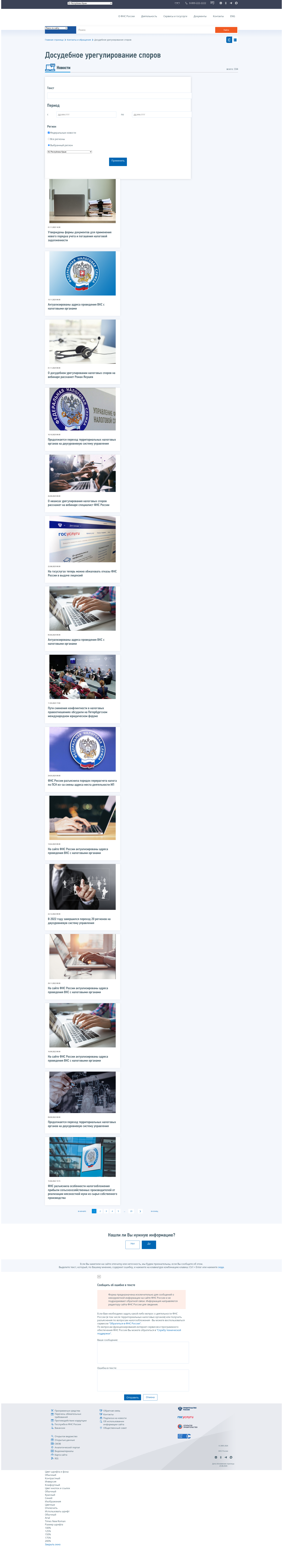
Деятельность (149, 16)
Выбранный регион (61, 145)
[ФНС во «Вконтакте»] (221, 3)
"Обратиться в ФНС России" (125, 1323)
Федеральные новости (63, 132)
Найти (226, 30)
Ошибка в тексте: (107, 1368)
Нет (133, 1243)
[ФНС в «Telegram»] (231, 3)
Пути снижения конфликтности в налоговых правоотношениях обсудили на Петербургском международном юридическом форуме (77, 712)
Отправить (132, 1397)
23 (131, 1211)
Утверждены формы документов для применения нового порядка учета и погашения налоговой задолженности (79, 236)
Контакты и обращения (79, 39)
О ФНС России (126, 16)
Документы (200, 16)
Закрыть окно (53, 1544)
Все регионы (57, 139)
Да (149, 1243)
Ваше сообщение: (107, 1340)
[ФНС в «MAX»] (236, 3)
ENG (232, 16)
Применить (118, 160)
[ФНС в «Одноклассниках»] (226, 3)
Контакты (218, 16)
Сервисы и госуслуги (175, 16)
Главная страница (54, 39)
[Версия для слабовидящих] (178, 3)
